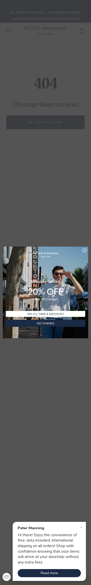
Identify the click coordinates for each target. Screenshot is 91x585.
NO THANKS (45, 323)
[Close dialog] (84, 250)
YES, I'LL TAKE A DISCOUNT (45, 314)
